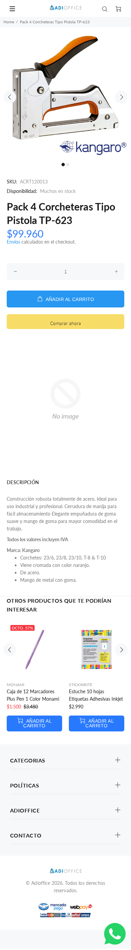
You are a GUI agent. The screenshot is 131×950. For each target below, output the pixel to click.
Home (8, 21)
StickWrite (80, 684)
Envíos (13, 242)
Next (121, 97)
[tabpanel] (65, 93)
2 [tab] (68, 164)
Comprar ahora (65, 323)
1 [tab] (63, 164)
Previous (9, 97)
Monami (15, 684)
